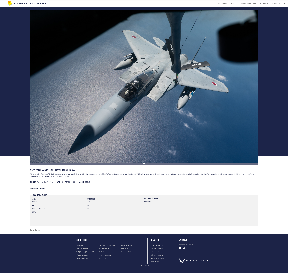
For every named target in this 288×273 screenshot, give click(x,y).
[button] (2, 3)
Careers (155, 240)
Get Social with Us (186, 245)
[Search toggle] (284, 3)
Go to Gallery (35, 229)
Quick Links (81, 240)
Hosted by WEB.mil (144, 265)
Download (35, 189)
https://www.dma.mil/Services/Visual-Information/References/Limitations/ (191, 207)
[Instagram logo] (184, 248)
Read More (147, 202)
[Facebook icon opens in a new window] (180, 248)
